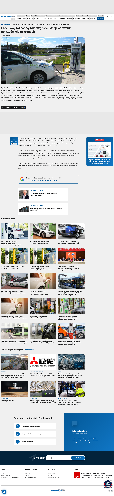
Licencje (27, 475)
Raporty (56, 18)
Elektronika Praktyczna (54, 477)
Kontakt (3, 473)
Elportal (50, 475)
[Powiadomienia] (4, 492)
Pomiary (78, 15)
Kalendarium (85, 18)
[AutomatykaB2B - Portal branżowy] (8, 16)
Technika (69, 18)
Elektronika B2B (52, 473)
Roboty (28, 15)
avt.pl (107, 477)
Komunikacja (62, 15)
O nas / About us (5, 475)
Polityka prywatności (30, 477)
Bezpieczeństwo (71, 15)
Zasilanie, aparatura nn (51, 15)
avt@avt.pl (109, 475)
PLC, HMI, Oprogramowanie (38, 15)
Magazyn (92, 18)
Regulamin (27, 473)
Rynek (19, 18)
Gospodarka (37, 18)
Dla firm (100, 18)
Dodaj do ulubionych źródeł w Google (12, 107)
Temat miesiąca (47, 18)
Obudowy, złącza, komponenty (89, 15)
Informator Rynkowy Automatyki (10, 477)
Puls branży (76, 18)
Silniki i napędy (21, 15)
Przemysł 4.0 (101, 15)
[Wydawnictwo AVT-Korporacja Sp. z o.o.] (77, 475)
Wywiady (62, 18)
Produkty (30, 18)
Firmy (24, 18)
